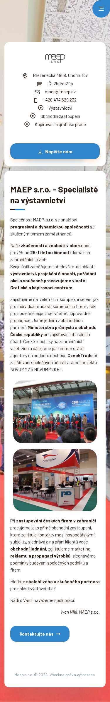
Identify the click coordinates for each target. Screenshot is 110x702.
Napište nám (58, 151)
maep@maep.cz (60, 91)
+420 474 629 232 (59, 99)
